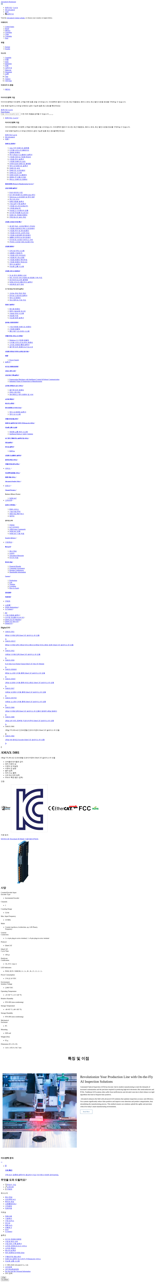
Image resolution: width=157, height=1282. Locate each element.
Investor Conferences (16, 570)
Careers (7, 576)
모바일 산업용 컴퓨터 (11, 322)
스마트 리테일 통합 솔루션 (19, 345)
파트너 (7, 486)
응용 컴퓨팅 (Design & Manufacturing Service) (19, 184)
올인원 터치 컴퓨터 (16, 390)
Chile (7, 34)
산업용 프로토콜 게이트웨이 (20, 235)
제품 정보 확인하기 (16, 514)
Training (12, 584)
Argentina (8, 32)
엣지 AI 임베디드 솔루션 (18, 166)
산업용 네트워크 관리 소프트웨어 (22, 228)
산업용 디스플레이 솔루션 (13, 455)
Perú (6, 38)
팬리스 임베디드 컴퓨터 (18, 179)
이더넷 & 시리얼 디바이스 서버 (21, 240)
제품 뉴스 (8, 1225)
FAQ (7, 1229)
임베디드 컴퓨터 (10, 143)
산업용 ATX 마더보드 (17, 255)
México (7, 30)
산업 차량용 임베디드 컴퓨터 (20, 327)
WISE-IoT (13, 498)
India (7, 62)
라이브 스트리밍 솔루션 (18, 295)
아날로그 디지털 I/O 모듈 (18, 210)
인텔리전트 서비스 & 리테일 (14, 336)
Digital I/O (8, 623)
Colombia (8, 36)
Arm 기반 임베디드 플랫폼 (19, 148)
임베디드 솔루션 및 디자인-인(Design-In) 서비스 (19, 423)
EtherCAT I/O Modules (13, 619)
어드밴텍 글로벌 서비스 (12, 473)
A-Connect (9, 609)
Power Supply (14, 360)
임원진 (12, 553)
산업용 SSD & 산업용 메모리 (20, 157)
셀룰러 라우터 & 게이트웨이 (20, 237)
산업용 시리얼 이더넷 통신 (13, 222)
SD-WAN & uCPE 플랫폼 (18, 280)
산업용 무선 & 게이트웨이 (19, 231)
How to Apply (14, 588)
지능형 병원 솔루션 (16, 318)
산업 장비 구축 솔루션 (12, 375)
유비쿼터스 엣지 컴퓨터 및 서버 (21, 394)
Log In (15, 8)
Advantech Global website (16, 18)
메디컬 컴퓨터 (14, 309)
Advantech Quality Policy (13, 481)
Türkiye (7, 79)
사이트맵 (8, 1267)
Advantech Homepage (8, 2)
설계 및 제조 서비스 (11, 459)
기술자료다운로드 (31, 839)
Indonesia (8, 64)
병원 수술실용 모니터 (17, 311)
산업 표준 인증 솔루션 (17, 204)
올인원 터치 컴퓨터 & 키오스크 (21, 347)
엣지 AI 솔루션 (15, 264)
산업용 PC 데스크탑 (16, 257)
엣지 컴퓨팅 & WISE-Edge (13, 407)
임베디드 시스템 (15, 173)
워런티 (12, 516)
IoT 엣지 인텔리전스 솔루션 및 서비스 (16, 438)
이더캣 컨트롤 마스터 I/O (18, 213)
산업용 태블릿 (14, 329)
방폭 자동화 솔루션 (16, 201)
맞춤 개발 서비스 (10, 477)
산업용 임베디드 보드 (17, 161)
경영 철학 (8, 592)
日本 (7, 66)
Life (10, 582)
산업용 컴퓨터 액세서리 (18, 262)
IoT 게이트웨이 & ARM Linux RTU (22, 195)
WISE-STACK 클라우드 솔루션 (21, 282)
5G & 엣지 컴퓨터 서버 (17, 275)
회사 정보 (13, 551)
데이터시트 (5, 839)
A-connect (8, 1231)
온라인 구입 (11, 1185)
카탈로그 (8, 1227)
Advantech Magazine (16, 555)
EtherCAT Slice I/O (11, 621)
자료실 (12, 525)
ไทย (6, 76)
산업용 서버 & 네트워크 (12, 271)
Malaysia (8, 70)
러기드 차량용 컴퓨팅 (11, 366)
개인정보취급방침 (12, 1269)
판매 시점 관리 (15, 392)
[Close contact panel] (1, 1162)
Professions (13, 580)
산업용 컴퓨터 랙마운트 (18, 260)
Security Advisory (10, 538)
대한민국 (10, 14)
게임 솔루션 (8, 442)
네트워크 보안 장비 (16, 284)
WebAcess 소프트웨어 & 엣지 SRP (22, 197)
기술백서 (8, 1218)
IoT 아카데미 (14, 527)
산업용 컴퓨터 (9, 246)
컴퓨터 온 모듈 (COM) (17, 177)
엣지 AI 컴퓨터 (15, 298)
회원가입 (8, 8)
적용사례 (8, 1216)
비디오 (7, 1223)
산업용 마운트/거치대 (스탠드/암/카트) (17, 351)
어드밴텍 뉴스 (10, 1199)
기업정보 (8, 542)
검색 (7, 12)
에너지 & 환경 (9, 403)
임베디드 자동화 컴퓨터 (18, 215)
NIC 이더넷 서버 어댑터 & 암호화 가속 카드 (25, 278)
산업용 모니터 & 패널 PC (18, 206)
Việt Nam (8, 81)
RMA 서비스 (14, 509)
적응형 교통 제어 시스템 (18, 432)
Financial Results (15, 566)
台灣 (7, 74)
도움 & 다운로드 (10, 505)
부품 (6, 356)
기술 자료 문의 (15, 511)
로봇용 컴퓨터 (14, 152)
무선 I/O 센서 (14, 199)
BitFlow (12, 451)
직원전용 (8, 597)
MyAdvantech (10, 10)
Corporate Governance (17, 568)
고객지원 (8, 500)
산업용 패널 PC (15, 208)
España (7, 49)
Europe (7, 47)
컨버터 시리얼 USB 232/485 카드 (21, 242)
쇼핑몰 (7, 605)
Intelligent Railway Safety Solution (21, 434)
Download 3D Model (17, 839)
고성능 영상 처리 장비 (17, 293)
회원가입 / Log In (11, 118)
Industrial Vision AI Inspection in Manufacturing (25, 381)
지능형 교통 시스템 (16, 266)
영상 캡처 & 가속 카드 (17, 300)
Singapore (8, 72)
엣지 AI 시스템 (15, 414)
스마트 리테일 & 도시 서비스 (14, 385)
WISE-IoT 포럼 (14, 531)
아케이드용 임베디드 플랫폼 (20, 164)
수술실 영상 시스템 (16, 313)
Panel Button (5, 112)
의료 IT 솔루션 (9, 304)
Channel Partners (10, 490)
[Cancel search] (52, 114)
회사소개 (8, 546)
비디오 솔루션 (9, 447)
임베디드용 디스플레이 (18, 175)
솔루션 (7, 362)
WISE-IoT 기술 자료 (16, 533)
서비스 (8, 468)
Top (4, 1277)
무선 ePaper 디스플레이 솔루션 (20, 155)
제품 (7, 139)
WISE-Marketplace (11, 607)
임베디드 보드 (14, 168)
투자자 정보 (8, 562)
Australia (8, 57)
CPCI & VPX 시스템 (16, 251)
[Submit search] (50, 114)
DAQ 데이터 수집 (16, 192)
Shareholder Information (17, 572)
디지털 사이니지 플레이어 (19, 150)
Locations (12, 586)
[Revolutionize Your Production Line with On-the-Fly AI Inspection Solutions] (40, 1110)
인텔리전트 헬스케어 (11, 419)
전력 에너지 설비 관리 (17, 217)
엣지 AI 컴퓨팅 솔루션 (17, 412)
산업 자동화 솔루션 (11, 188)
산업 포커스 (9, 1221)
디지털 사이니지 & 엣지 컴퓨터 (21, 342)
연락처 (7, 601)
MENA (7, 89)
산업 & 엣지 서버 (10, 371)
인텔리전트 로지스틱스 (12, 464)
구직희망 (8, 1206)
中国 (7, 59)
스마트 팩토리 (9, 399)
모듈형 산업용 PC (16, 253)
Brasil (7, 28)
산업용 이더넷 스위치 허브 (19, 233)
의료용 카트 (13, 316)
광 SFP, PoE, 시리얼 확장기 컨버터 (22, 226)
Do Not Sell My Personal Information (18, 1271)
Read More (86, 1112)
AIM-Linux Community (17, 529)
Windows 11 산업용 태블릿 (19, 340)
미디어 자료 (13, 557)
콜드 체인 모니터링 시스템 (19, 331)
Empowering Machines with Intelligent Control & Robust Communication (34, 379)
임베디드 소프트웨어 (17, 170)
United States (9, 27)
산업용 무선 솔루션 (16, 159)
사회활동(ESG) (10, 1204)
